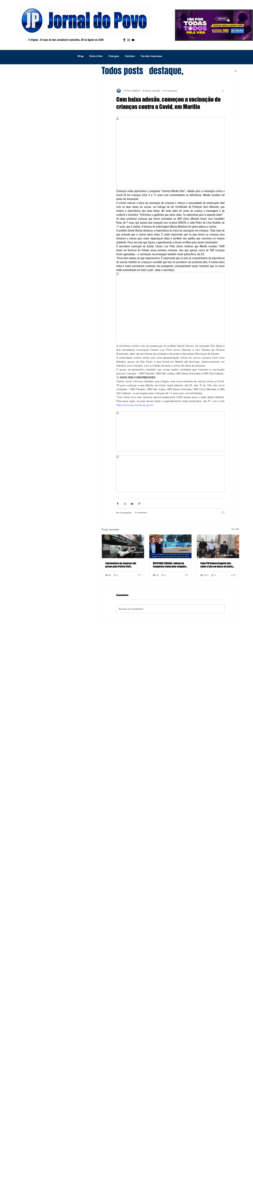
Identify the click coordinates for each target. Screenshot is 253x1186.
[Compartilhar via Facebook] (117, 503)
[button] (235, 71)
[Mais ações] (223, 90)
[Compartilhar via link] (139, 503)
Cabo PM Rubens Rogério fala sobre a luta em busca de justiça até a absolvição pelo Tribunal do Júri (217, 565)
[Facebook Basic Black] (124, 40)
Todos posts (122, 70)
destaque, (166, 70)
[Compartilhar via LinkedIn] (132, 503)
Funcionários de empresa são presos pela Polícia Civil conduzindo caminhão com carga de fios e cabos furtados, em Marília (122, 565)
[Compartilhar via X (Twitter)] (124, 503)
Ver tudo (235, 529)
